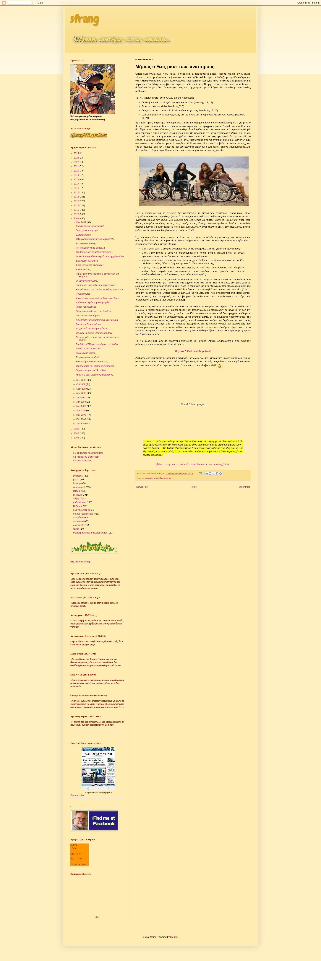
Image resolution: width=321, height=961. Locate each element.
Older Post (244, 487)
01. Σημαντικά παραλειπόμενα (88, 453)
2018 (77, 179)
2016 (77, 188)
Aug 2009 (81, 393)
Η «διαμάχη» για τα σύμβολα (90, 248)
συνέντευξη (78, 525)
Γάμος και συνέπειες (86, 307)
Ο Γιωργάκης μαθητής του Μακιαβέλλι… (96, 239)
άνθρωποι (78, 476)
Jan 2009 (81, 423)
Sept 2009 (81, 389)
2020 (77, 170)
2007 (77, 433)
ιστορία (76, 491)
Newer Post (142, 487)
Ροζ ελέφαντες (83, 294)
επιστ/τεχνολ (79, 487)
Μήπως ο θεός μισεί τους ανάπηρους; (95, 374)
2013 (77, 201)
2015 (77, 192)
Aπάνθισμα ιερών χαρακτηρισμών (92, 302)
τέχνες (76, 529)
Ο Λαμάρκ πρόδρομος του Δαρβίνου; (94, 311)
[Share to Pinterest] (220, 473)
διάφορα (77, 483)
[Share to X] (213, 473)
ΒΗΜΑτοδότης (83, 269)
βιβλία (76, 479)
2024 (77, 153)
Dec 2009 (81, 222)
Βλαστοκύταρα (83, 235)
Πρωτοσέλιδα (77, 795)
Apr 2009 (81, 410)
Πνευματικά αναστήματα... (89, 315)
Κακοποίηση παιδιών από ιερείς (92, 361)
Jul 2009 (81, 397)
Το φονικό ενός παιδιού (87, 357)
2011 (77, 209)
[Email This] (206, 473)
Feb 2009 (81, 419)
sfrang (84, 19)
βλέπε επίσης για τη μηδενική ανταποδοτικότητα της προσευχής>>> (193, 464)
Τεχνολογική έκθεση (85, 353)
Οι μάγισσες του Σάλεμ (87, 281)
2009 (77, 218)
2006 (77, 437)
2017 (77, 183)
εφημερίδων (107, 793)
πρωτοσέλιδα (93, 793)
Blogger (174, 937)
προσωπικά (79, 521)
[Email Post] (200, 473)
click (97, 917)
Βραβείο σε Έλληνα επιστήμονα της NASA (97, 344)
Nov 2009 (81, 380)
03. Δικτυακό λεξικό (82, 460)
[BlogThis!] (210, 473)
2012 (77, 205)
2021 (77, 166)
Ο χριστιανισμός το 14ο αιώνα (91, 370)
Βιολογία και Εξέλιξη (86, 243)
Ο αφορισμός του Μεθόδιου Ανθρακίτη (95, 366)
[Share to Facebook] (217, 473)
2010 (77, 214)
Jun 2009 (81, 402)
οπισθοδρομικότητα (162, 478)
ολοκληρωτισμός (81, 510)
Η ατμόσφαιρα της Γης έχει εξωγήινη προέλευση (100, 289)
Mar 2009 (81, 415)
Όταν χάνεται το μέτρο (87, 230)
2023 (77, 157)
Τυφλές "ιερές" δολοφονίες (89, 348)
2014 (77, 196)
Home (194, 487)
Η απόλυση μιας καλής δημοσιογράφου (95, 285)
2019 (77, 175)
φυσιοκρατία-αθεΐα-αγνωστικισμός (90, 532)
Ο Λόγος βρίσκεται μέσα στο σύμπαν (94, 333)
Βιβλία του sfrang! (80, 561)
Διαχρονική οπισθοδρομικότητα (92, 328)
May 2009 (81, 406)
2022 (77, 162)
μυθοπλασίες (79, 502)
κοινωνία (149, 478)
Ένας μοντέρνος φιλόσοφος (90, 265)
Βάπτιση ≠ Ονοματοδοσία (88, 324)
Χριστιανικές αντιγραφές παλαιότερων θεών (97, 298)
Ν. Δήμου (77, 506)
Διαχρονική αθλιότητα (87, 261)
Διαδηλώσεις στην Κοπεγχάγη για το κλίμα (97, 320)
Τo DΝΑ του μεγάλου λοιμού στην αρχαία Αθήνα (100, 256)
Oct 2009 (81, 384)
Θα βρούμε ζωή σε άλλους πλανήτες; (94, 252)
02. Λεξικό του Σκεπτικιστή (86, 457)
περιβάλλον (79, 517)
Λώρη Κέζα (78, 498)
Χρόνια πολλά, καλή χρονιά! (90, 226)
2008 (77, 429)
